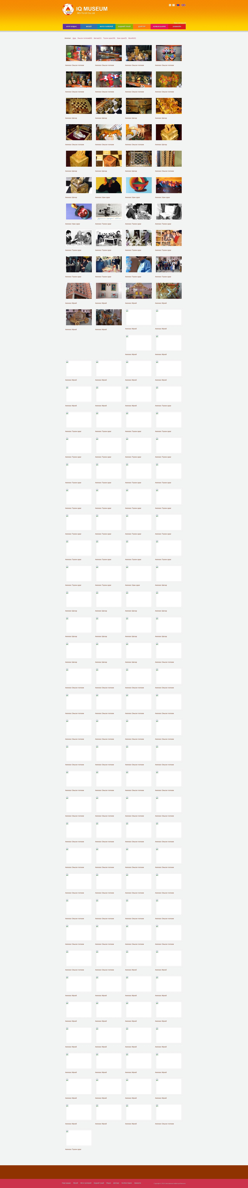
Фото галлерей (106, 26)
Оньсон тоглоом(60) (85, 38)
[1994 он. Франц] (169, 401)
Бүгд (74, 38)
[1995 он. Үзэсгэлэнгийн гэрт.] (169, 427)
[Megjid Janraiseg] (169, 555)
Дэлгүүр (141, 26)
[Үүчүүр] (79, 1145)
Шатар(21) (98, 38)
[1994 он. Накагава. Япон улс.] (79, 427)
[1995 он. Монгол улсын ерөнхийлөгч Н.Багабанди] (139, 478)
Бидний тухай (124, 26)
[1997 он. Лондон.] (139, 555)
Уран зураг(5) (122, 38)
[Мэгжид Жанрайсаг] (109, 581)
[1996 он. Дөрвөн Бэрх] (139, 530)
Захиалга (177, 26)
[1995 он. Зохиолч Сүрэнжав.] (79, 530)
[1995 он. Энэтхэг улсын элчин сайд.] (139, 453)
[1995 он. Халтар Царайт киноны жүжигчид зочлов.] (169, 504)
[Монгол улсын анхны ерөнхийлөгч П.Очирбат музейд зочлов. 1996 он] (79, 272)
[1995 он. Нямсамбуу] (139, 504)
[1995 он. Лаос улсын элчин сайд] (109, 478)
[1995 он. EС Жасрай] (139, 427)
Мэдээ (108, 1183)
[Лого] (79, 581)
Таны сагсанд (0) (180, 23)
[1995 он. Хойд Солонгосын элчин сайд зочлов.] (79, 453)
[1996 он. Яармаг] (169, 530)
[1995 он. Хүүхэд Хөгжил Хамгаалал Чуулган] (169, 478)
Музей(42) (132, 38)
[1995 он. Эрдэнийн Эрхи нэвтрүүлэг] (79, 504)
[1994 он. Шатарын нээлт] (109, 427)
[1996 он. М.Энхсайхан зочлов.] (79, 555)
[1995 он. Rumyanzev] (109, 504)
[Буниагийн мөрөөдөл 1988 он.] (109, 220)
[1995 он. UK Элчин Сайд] (109, 453)
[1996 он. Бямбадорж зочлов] (109, 530)
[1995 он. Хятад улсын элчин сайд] (79, 478)
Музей (89, 26)
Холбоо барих (159, 26)
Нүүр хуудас (71, 26)
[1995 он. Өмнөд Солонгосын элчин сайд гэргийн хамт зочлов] (169, 453)
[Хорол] (169, 1120)
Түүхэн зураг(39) (109, 38)
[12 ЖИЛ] (169, 658)
